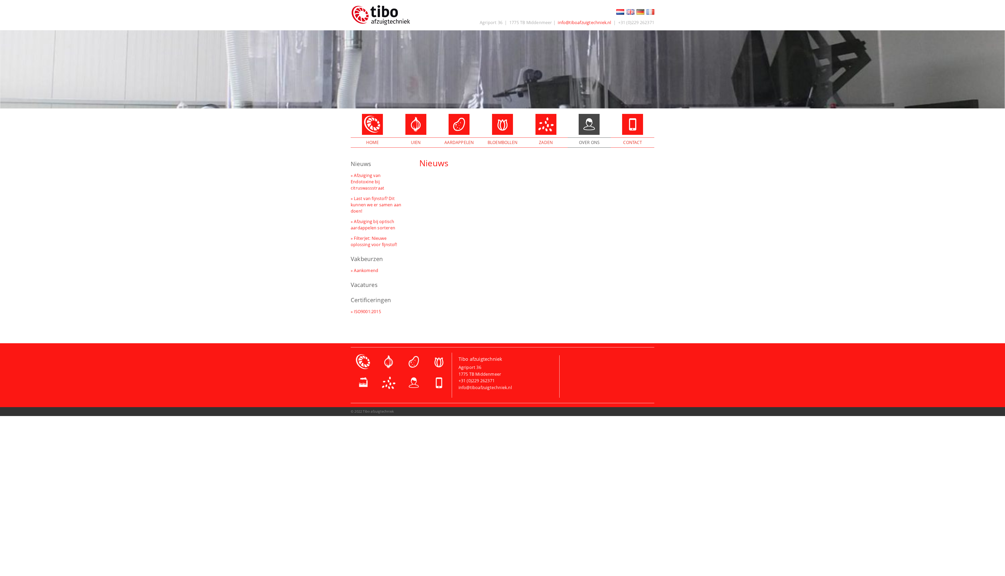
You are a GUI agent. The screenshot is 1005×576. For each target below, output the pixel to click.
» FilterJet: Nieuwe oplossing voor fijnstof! (374, 241)
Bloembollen (502, 142)
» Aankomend (364, 270)
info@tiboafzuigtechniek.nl (584, 22)
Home (372, 142)
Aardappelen (459, 142)
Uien (416, 142)
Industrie (363, 384)
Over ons (589, 142)
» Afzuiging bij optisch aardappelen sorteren (373, 225)
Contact (632, 142)
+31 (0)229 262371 (477, 381)
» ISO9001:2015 (366, 311)
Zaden (546, 142)
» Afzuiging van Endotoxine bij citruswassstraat (367, 182)
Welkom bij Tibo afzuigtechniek (363, 363)
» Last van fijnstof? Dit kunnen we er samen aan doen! (376, 205)
